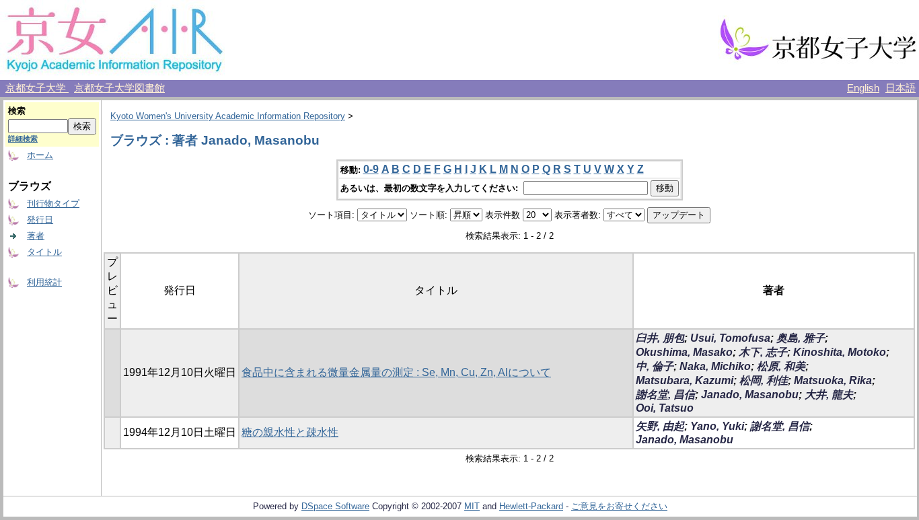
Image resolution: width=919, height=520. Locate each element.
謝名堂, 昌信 (665, 394)
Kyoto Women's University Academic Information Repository (227, 116)
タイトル (44, 252)
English (863, 88)
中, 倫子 (654, 366)
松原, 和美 (781, 366)
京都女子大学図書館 (119, 88)
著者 (35, 236)
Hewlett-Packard (531, 506)
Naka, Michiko (715, 366)
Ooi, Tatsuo (665, 408)
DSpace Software (335, 506)
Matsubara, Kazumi (684, 380)
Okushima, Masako (684, 352)
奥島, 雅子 (800, 338)
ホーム (40, 155)
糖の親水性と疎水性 (290, 432)
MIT (472, 506)
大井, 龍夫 (829, 394)
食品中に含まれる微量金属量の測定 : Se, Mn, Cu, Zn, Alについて (396, 372)
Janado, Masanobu (750, 394)
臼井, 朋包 (660, 338)
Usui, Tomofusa (730, 338)
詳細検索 (23, 139)
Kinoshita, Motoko (839, 352)
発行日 (40, 220)
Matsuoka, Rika (833, 380)
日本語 (900, 88)
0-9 (371, 169)
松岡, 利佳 (763, 380)
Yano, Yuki (717, 426)
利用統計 (44, 282)
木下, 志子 (763, 352)
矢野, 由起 (660, 426)
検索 (17, 111)
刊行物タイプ (53, 203)
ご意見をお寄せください (619, 506)
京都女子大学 (37, 88)
